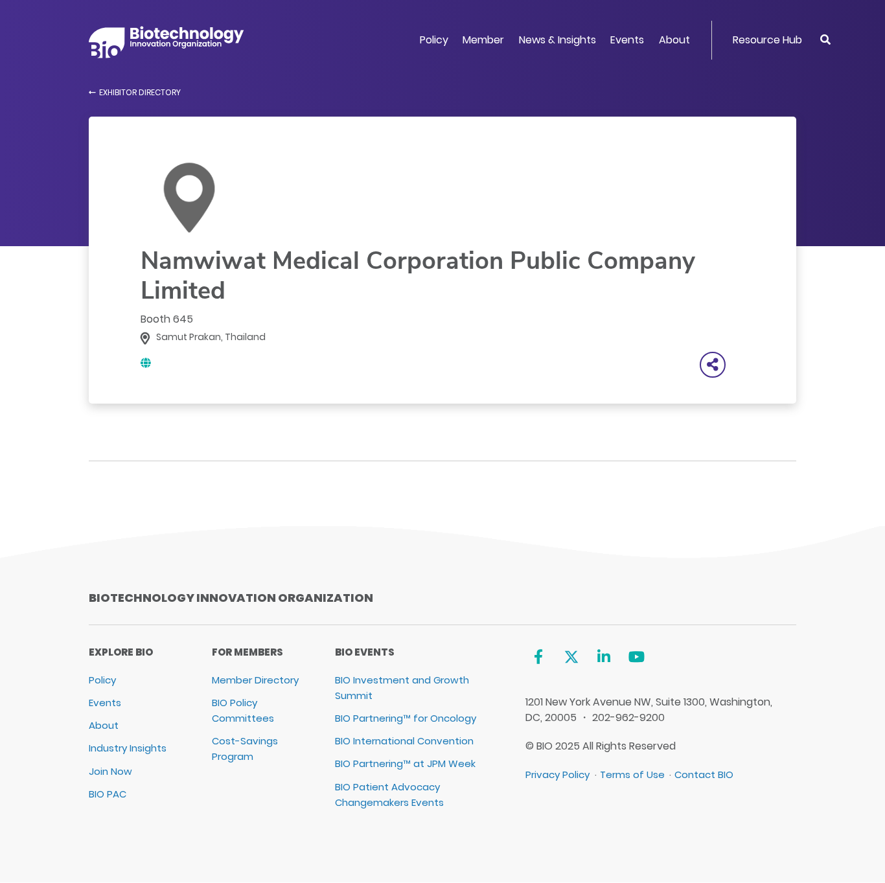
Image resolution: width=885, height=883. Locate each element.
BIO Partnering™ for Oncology (405, 718)
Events (627, 39)
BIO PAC (107, 794)
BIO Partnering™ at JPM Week (405, 763)
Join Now (110, 771)
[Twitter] (571, 657)
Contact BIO (703, 774)
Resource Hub (767, 39)
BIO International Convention (404, 741)
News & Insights (557, 39)
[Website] (146, 363)
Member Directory (255, 680)
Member (483, 39)
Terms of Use (632, 774)
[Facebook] (538, 657)
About (674, 39)
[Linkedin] (604, 657)
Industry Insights (128, 748)
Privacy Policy (557, 774)
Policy (434, 39)
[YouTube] (636, 657)
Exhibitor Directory (140, 92)
